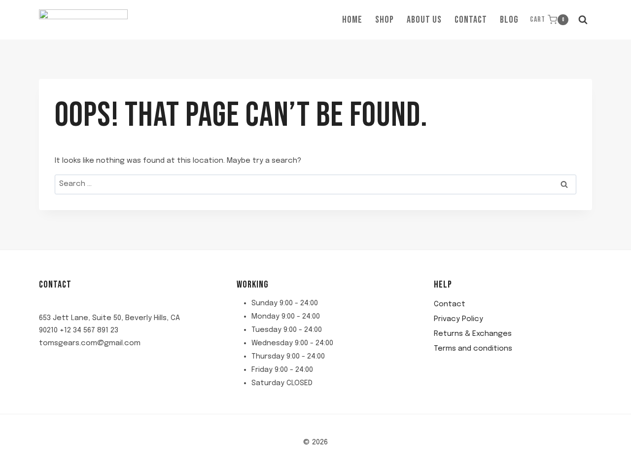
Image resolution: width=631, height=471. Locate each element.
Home (352, 20)
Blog (509, 20)
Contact (471, 20)
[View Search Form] (582, 19)
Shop (384, 20)
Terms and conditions (473, 349)
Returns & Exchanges (473, 334)
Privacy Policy (458, 319)
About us (424, 20)
